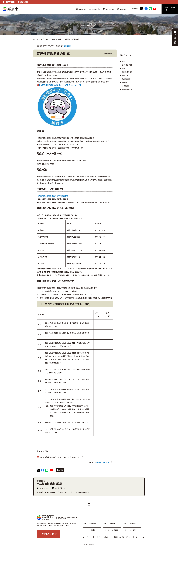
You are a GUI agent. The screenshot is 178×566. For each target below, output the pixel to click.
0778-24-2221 (44, 488)
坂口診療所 (126, 79)
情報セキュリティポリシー (122, 537)
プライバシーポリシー (103, 537)
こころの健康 (127, 65)
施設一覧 (133, 523)
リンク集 (133, 530)
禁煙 (123, 68)
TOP (89, 505)
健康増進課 (67, 46)
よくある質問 (175, 39)
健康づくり (126, 75)
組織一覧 (113, 523)
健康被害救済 (127, 89)
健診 (123, 61)
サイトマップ (140, 537)
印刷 (61, 470)
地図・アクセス (70, 523)
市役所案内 (92, 523)
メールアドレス (60, 488)
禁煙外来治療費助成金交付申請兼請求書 (53, 196)
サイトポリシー (86, 537)
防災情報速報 (23, 2)
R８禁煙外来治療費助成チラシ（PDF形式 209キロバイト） (61, 85)
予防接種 (125, 86)
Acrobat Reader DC (103, 462)
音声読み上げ (123, 9)
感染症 (124, 82)
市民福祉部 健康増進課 (49, 483)
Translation (82, 9)
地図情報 (92, 530)
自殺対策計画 (127, 72)
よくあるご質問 (113, 530)
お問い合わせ (49, 534)
